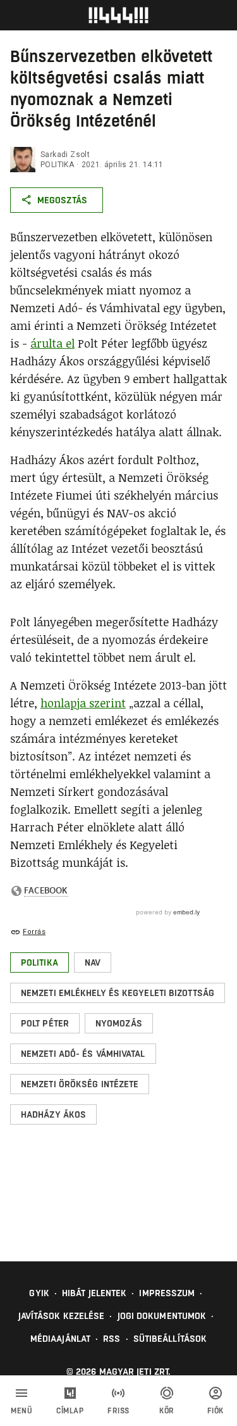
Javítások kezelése (61, 1316)
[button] (39, 962)
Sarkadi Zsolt (65, 154)
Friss (118, 1410)
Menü (21, 1410)
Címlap (69, 1410)
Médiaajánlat (60, 1339)
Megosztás (62, 200)
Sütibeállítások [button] (170, 1339)
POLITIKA (57, 164)
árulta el (52, 343)
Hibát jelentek (94, 1293)
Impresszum (167, 1293)
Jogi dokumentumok (162, 1316)
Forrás (34, 932)
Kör (166, 1410)
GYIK (39, 1293)
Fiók (215, 1410)
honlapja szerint (83, 702)
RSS (111, 1339)
